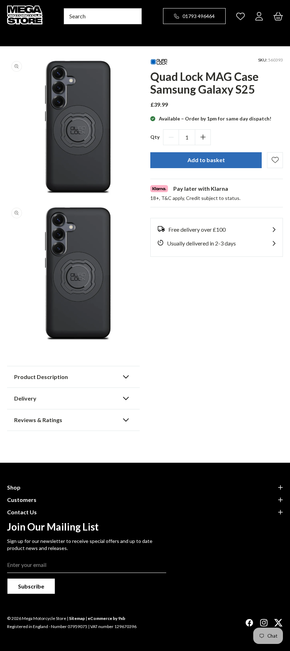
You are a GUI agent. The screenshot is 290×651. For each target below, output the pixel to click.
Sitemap (77, 618)
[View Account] (259, 16)
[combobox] (103, 16)
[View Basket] (278, 16)
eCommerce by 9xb (106, 618)
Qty (155, 137)
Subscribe (31, 586)
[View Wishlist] (240, 16)
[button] (73, 376)
